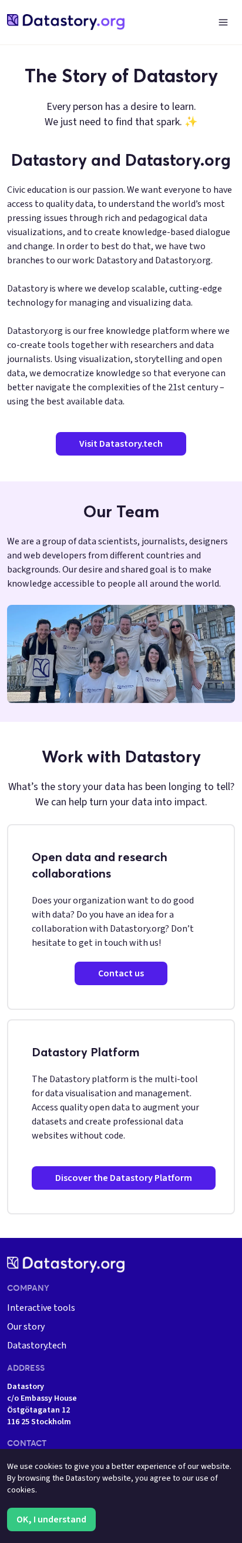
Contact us (121, 973)
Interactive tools (41, 1307)
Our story (26, 1326)
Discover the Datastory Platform (123, 1178)
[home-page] (66, 22)
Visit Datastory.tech (121, 443)
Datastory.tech (36, 1345)
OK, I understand (51, 1519)
